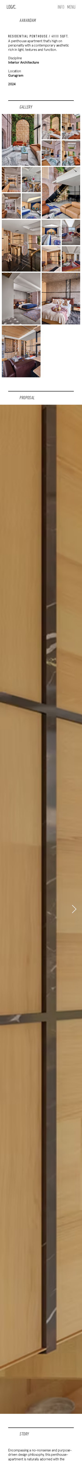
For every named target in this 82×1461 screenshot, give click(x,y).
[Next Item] (74, 909)
